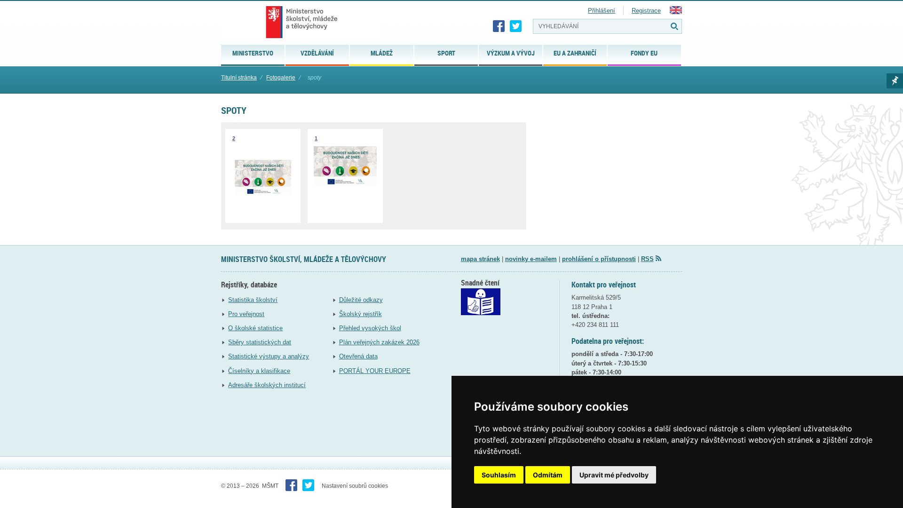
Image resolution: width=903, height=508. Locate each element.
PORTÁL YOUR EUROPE (375, 370)
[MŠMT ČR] (301, 22)
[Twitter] (516, 26)
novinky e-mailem (531, 258)
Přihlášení (601, 10)
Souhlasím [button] (499, 475)
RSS (647, 258)
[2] (262, 208)
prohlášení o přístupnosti (599, 258)
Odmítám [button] (547, 475)
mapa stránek (480, 258)
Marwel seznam (895, 80)
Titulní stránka (239, 77)
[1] (345, 183)
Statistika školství (252, 299)
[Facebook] (499, 26)
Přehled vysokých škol (370, 328)
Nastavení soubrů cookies (355, 486)
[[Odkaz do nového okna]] (480, 313)
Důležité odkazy (361, 299)
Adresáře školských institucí (267, 385)
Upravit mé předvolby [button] (614, 475)
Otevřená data (358, 356)
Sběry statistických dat (259, 342)
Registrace (646, 10)
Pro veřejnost (246, 314)
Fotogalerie (280, 77)
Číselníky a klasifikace (259, 370)
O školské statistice (255, 328)
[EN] (676, 12)
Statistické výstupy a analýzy (268, 356)
